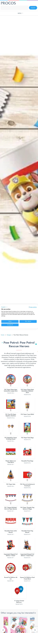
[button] (4, 307)
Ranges (9, 335)
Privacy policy (33, 307)
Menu (19, 13)
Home (2, 335)
